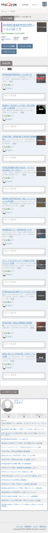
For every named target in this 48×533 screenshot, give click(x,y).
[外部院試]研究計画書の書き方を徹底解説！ (17, 464)
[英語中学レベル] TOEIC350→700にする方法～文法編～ (21, 500)
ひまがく (8, 39)
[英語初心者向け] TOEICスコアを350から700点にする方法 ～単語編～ (24, 505)
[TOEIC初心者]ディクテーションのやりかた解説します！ (21, 476)
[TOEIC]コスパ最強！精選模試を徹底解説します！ (19, 468)
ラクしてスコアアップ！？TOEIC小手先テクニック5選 (21, 447)
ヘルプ (35, 526)
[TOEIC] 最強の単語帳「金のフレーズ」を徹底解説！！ (21, 496)
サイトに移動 (9, 46)
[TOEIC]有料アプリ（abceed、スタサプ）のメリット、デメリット (23, 424)
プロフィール (9, 52)
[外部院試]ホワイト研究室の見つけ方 (17, 230)
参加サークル (39, 416)
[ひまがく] (4, 88)
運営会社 (42, 526)
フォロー (8, 416)
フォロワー (24, 416)
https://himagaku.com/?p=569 (12, 33)
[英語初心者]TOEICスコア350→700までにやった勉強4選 (21, 488)
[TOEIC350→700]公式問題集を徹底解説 (15, 451)
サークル (19, 526)
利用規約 (27, 526)
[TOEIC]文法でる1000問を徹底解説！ (14, 480)
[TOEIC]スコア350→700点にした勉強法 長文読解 (19, 484)
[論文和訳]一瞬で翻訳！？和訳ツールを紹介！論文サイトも (22, 429)
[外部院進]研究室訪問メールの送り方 (17, 75)
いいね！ (7, 85)
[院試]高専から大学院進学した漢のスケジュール (18, 492)
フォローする (25, 46)
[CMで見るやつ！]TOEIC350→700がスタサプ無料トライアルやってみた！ (23, 434)
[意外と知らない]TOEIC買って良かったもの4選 (18, 455)
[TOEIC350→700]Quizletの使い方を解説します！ (19, 459)
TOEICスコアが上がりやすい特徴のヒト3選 (17, 472)
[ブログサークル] (9, 4)
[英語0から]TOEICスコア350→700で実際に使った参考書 (21, 443)
